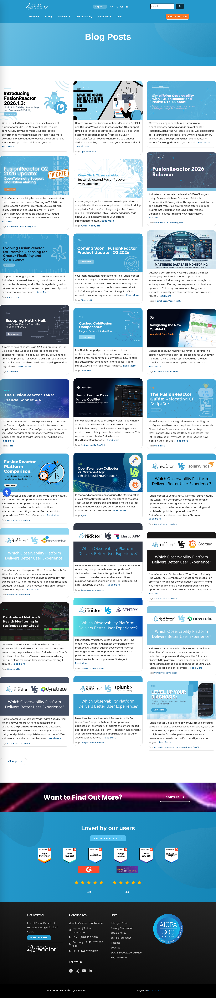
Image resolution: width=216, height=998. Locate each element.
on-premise (13, 297)
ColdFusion (159, 222)
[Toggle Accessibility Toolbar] (6, 492)
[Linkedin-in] (126, 7)
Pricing (48, 16)
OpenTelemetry (88, 151)
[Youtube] (121, 7)
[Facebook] (111, 7)
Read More (8, 146)
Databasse (162, 301)
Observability (172, 222)
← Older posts (13, 761)
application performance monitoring (174, 747)
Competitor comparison (18, 520)
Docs (119, 16)
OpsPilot (174, 371)
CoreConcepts (155, 990)
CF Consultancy (84, 16)
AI (81, 225)
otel (181, 222)
